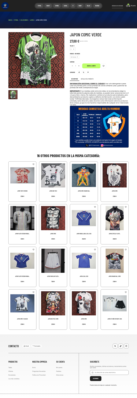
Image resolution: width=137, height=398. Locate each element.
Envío (34, 367)
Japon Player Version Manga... (22, 233)
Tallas (10, 367)
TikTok (120, 346)
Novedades (11, 375)
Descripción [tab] (74, 79)
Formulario (37, 346)
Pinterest (88, 72)
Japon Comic (115, 191)
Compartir (79, 72)
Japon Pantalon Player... (53, 276)
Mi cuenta (59, 367)
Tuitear (83, 72)
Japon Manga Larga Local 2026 (84, 233)
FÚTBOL (39, 6)
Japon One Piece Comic (53, 319)
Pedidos (58, 371)
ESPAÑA (57, 6)
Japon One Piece (53, 191)
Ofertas (10, 371)
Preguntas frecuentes (38, 371)
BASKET (48, 6)
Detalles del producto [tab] (87, 79)
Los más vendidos (13, 378)
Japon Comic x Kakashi (22, 319)
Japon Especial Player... (115, 233)
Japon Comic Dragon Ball (84, 191)
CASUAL (65, 6)
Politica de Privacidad (39, 375)
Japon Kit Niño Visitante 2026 (114, 319)
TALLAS (88, 6)
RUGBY (80, 6)
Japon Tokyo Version (22, 191)
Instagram (126, 346)
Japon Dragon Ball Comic (115, 276)
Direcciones (59, 375)
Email (27, 346)
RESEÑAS (97, 6)
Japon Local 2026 (84, 276)
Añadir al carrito (91, 66)
